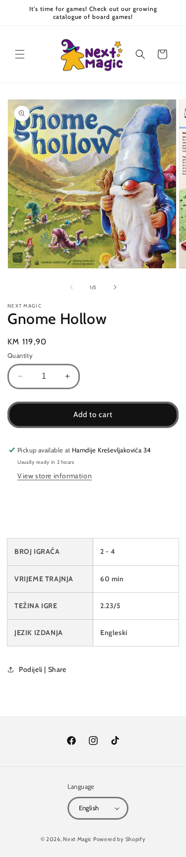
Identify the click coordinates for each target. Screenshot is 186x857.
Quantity (20, 355)
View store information (54, 475)
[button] (20, 54)
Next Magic (77, 839)
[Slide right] (115, 287)
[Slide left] (71, 287)
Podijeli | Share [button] (42, 669)
